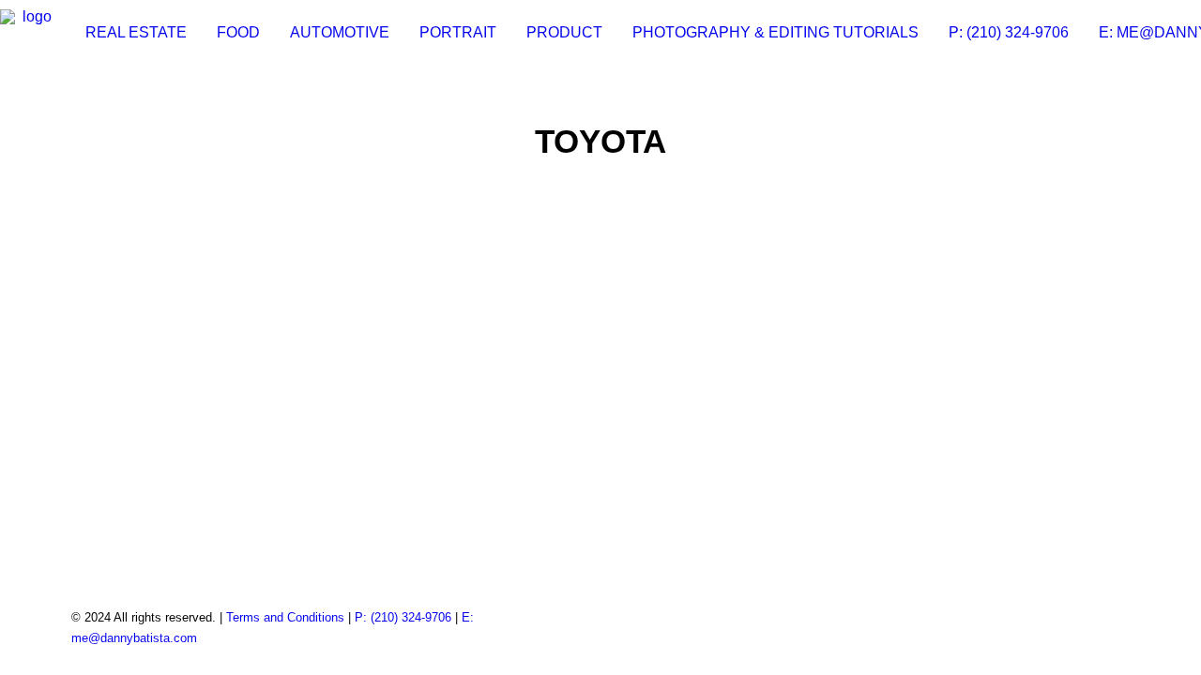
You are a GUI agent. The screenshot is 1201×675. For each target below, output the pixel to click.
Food (238, 32)
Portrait (457, 32)
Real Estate (136, 32)
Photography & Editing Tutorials (775, 32)
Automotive (339, 32)
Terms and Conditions (285, 617)
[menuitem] (136, 33)
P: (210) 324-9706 (1009, 32)
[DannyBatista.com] (30, 32)
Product (564, 32)
